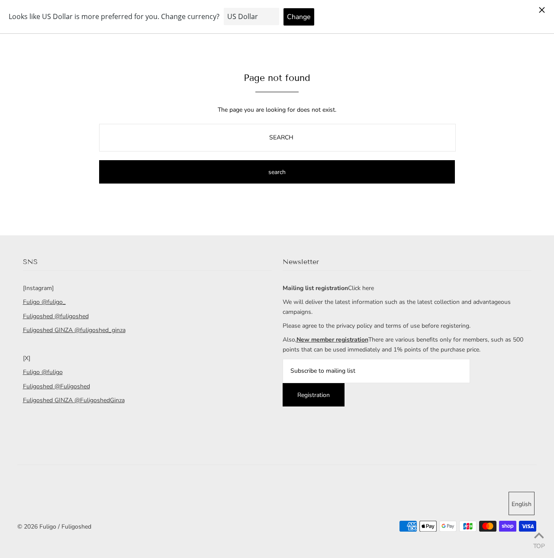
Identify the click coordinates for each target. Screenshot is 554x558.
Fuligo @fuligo (43, 372)
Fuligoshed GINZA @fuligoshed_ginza (74, 330)
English (521, 504)
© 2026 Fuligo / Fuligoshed (54, 527)
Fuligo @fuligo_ (44, 302)
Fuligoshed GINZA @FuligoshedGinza (74, 400)
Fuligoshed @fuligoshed (56, 316)
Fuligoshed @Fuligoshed (56, 386)
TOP (539, 545)
